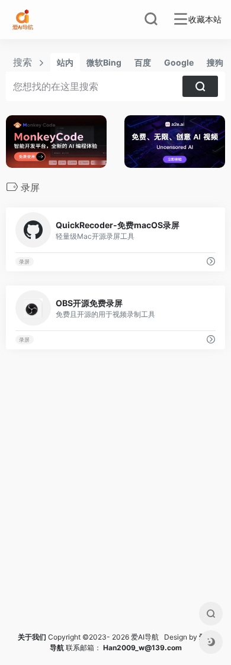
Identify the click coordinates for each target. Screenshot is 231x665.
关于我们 (32, 636)
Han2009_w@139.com (142, 647)
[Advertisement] (115, 505)
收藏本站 (205, 19)
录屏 (24, 261)
